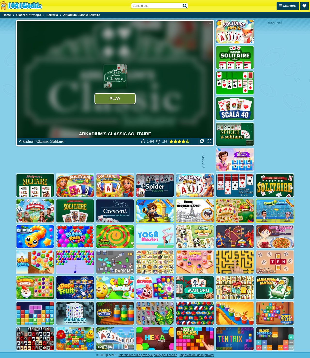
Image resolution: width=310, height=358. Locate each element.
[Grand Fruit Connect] (235, 211)
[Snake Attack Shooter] (115, 236)
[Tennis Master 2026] (275, 211)
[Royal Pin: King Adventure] (235, 236)
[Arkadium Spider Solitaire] (155, 185)
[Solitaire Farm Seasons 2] (115, 185)
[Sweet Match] (195, 262)
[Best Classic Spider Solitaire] (275, 185)
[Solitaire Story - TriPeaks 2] (115, 339)
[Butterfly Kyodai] (155, 313)
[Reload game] (202, 141)
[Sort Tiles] (275, 313)
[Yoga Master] (155, 236)
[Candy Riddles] (115, 287)
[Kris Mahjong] (155, 262)
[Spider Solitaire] (235, 134)
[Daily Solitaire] (35, 185)
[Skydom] (155, 287)
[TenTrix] (235, 339)
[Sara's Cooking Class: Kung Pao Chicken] (275, 236)
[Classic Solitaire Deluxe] (235, 57)
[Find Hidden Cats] (195, 211)
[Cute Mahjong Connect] (195, 236)
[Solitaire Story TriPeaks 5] (195, 185)
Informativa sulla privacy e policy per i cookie (148, 355)
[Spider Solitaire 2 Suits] (235, 185)
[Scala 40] (235, 108)
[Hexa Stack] (155, 339)
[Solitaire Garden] (35, 211)
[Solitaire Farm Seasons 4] (75, 185)
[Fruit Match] (35, 262)
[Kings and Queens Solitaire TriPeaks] (235, 160)
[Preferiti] (304, 6)
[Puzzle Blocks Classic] (195, 339)
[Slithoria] (35, 236)
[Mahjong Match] (275, 287)
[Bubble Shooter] (75, 262)
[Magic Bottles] (115, 313)
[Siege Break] (155, 211)
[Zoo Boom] (75, 339)
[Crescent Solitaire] (115, 211)
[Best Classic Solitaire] (75, 211)
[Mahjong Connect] (235, 287)
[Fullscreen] (209, 141)
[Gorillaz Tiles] (35, 339)
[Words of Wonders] (275, 262)
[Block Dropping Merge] (275, 339)
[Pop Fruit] (75, 287)
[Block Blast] (35, 313)
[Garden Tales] (35, 287)
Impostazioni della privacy (197, 355)
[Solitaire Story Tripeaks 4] (235, 32)
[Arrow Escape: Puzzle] (235, 262)
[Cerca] (185, 6)
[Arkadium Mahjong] (195, 287)
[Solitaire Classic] (235, 83)
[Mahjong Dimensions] (75, 313)
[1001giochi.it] (21, 6)
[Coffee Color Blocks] (235, 313)
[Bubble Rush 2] (75, 236)
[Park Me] (115, 262)
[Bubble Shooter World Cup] (195, 313)
